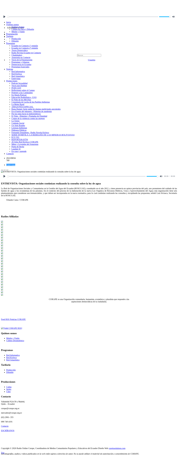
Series (8, 389)
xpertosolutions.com (117, 448)
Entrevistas (15, 78)
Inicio (8, 22)
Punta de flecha (17, 146)
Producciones (11, 81)
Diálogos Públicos (18, 130)
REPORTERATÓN (19, 139)
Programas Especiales (20, 67)
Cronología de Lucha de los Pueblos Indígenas (30, 102)
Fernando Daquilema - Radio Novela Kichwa (30, 132)
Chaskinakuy (16, 55)
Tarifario (9, 36)
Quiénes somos (12, 24)
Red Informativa (18, 71)
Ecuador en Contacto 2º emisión (24, 48)
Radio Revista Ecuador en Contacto (26, 53)
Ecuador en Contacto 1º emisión (24, 46)
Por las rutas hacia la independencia (26, 114)
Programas (10, 43)
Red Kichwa (16, 74)
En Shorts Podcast (18, 95)
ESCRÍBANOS (7, 430)
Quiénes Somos (17, 27)
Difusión (15, 41)
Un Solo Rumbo (18, 125)
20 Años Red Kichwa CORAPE (24, 142)
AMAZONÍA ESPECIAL (22, 107)
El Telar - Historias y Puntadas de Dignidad (29, 116)
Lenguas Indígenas (19, 128)
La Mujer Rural (17, 104)
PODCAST (16, 88)
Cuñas (8, 387)
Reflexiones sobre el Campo (23, 90)
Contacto (10, 154)
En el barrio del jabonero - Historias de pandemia (31, 111)
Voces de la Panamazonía (21, 60)
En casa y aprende (18, 151)
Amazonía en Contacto (20, 57)
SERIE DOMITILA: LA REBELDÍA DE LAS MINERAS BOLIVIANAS (43, 135)
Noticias (9, 69)
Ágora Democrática (19, 50)
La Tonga (15, 121)
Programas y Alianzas (20, 62)
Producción (16, 39)
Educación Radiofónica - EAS (23, 97)
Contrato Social (17, 123)
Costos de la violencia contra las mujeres (28, 118)
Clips (8, 391)
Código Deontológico (15, 340)
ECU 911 (15, 137)
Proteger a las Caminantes (22, 93)
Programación (12, 34)
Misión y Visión (18, 32)
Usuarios (91, 60)
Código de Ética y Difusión (22, 29)
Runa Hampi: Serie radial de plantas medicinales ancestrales (36, 109)
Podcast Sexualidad (19, 83)
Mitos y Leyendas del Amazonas (24, 144)
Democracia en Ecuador (21, 64)
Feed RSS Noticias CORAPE (13, 319)
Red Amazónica (18, 76)
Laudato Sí (15, 149)
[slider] (82, 17)
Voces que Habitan (19, 85)
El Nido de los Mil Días (21, 100)
